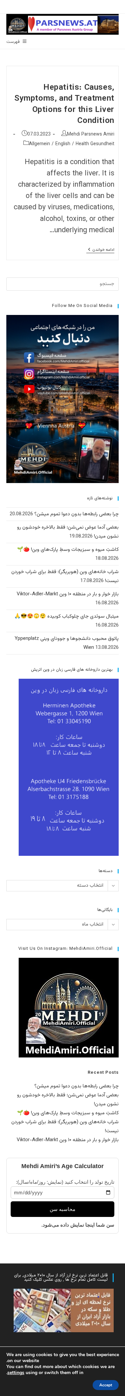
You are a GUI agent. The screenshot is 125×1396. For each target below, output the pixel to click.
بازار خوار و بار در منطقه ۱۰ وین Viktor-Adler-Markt (68, 594)
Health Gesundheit (95, 144)
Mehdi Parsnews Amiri (90, 134)
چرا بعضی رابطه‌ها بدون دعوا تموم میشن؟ (76, 514)
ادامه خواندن (100, 250)
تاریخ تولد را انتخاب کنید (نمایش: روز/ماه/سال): (65, 1182)
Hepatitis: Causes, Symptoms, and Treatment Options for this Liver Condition (64, 104)
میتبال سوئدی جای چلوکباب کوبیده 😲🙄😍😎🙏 (66, 616)
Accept (105, 1385)
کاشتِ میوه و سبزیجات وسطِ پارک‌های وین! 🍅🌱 (68, 549)
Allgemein (39, 144)
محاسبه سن (62, 1209)
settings (15, 1373)
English (62, 144)
